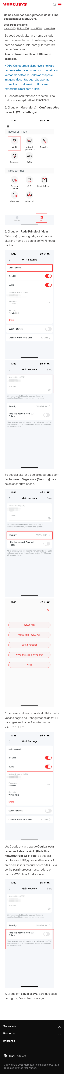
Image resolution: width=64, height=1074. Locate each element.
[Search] (54, 4)
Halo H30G (9, 28)
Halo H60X (36, 28)
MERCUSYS (15, 4)
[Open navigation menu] (60, 4)
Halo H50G (23, 28)
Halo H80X (49, 28)
